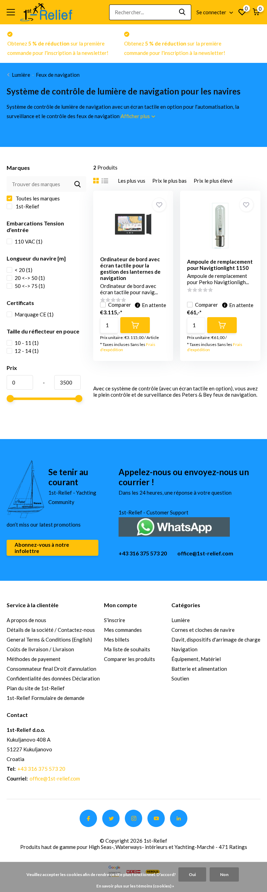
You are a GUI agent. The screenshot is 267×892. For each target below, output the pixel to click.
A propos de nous (26, 620)
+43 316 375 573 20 (143, 553)
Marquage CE (34, 314)
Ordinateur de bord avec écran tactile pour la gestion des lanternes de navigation (130, 268)
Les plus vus (131, 180)
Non (224, 874)
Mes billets (116, 639)
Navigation (184, 649)
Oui (192, 874)
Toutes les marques (37, 198)
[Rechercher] (182, 12)
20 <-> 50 (30, 278)
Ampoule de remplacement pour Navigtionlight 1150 (220, 264)
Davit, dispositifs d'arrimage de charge (215, 639)
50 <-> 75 (30, 286)
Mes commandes (123, 630)
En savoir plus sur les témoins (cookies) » (135, 886)
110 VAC (28, 241)
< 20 (23, 270)
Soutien (180, 678)
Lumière (21, 75)
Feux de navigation (58, 75)
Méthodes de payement (33, 659)
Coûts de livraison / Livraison (40, 649)
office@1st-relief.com (205, 553)
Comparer (119, 305)
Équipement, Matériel (196, 659)
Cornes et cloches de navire (203, 630)
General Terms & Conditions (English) (49, 639)
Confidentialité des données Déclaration (53, 678)
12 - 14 (27, 351)
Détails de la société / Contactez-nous (51, 630)
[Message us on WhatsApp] (174, 526)
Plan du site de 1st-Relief (36, 688)
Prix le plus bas (169, 180)
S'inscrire (114, 620)
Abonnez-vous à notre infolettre (42, 548)
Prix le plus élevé (213, 180)
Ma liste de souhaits (127, 649)
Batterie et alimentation (199, 669)
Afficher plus (136, 116)
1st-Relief (27, 206)
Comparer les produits (129, 659)
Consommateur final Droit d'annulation (51, 669)
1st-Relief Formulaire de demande (45, 698)
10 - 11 (27, 343)
